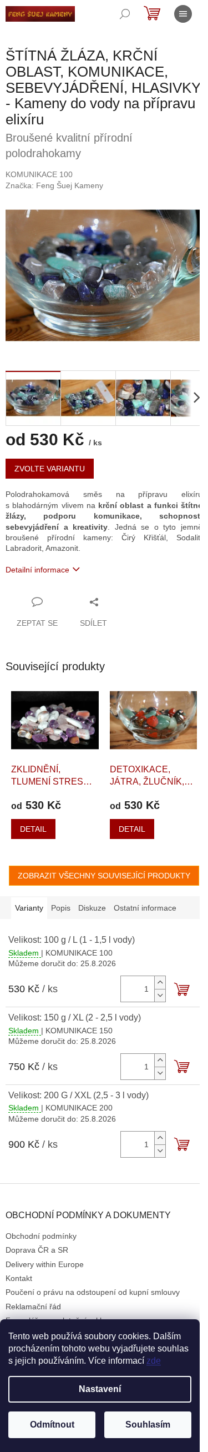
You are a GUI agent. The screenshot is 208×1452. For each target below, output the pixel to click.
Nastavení (100, 1389)
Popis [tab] (60, 907)
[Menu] (183, 14)
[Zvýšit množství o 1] (159, 982)
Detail (33, 829)
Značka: (54, 185)
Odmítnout (52, 1424)
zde (153, 1360)
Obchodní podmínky (41, 1236)
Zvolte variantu (49, 468)
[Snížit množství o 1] (159, 995)
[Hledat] (125, 14)
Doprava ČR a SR (37, 1249)
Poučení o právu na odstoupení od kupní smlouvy (93, 1292)
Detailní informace (37, 569)
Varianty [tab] (29, 907)
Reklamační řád (33, 1306)
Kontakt (19, 1278)
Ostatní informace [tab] (145, 907)
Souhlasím (147, 1424)
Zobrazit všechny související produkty (104, 875)
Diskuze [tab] (92, 907)
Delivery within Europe (45, 1264)
